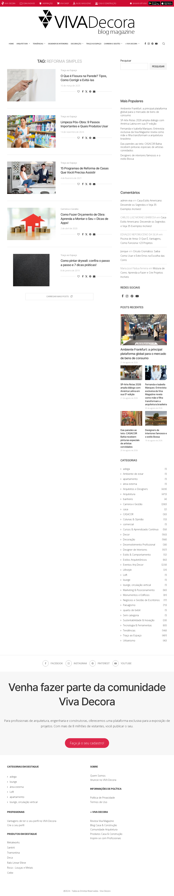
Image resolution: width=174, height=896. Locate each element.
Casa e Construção (107, 3)
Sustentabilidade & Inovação (145, 620)
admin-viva (126, 200)
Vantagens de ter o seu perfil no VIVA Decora (31, 821)
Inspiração (47, 3)
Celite (10, 872)
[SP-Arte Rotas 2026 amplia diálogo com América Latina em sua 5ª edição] (131, 372)
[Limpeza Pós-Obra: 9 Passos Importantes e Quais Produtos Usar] (31, 131)
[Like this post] (78, 91)
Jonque (124, 251)
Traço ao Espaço (93, 44)
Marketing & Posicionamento (145, 590)
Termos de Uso (98, 802)
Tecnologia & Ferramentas (145, 625)
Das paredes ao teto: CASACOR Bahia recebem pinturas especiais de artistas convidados (141, 147)
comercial (145, 524)
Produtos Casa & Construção (106, 834)
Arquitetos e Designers (145, 489)
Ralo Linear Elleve (16, 862)
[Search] (163, 44)
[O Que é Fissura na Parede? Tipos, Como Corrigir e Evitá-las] (31, 85)
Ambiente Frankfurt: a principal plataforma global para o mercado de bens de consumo (143, 112)
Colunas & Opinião (145, 519)
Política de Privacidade (102, 797)
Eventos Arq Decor (145, 564)
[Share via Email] (94, 91)
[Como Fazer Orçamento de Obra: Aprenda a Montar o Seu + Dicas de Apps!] (31, 224)
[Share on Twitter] (86, 91)
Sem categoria (145, 615)
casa (145, 509)
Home (11, 44)
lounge (145, 579)
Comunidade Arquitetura (103, 829)
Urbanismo (145, 640)
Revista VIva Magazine (102, 821)
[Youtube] (156, 44)
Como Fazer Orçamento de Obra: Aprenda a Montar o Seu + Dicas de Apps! (84, 219)
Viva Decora (10, 3)
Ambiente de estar (145, 473)
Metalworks (13, 842)
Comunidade (29, 3)
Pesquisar (125, 60)
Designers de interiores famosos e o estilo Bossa (156, 433)
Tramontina (13, 852)
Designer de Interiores (58, 44)
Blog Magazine (83, 3)
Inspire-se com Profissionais (105, 838)
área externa (145, 483)
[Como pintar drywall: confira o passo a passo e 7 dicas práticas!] (31, 270)
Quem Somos (98, 775)
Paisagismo (145, 605)
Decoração (76, 44)
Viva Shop (64, 3)
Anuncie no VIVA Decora (103, 779)
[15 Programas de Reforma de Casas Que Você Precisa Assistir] (31, 178)
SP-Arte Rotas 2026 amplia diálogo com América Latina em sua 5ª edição (142, 122)
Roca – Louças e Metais (20, 867)
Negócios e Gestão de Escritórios (145, 600)
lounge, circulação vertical (145, 585)
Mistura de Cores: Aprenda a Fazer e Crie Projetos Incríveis (142, 272)
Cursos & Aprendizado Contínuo (145, 529)
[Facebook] (145, 44)
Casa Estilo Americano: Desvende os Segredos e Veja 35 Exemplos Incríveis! (141, 205)
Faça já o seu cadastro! (87, 743)
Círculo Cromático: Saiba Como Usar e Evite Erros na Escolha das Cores (142, 255)
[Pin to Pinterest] (90, 91)
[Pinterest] (152, 44)
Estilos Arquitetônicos (145, 559)
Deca (10, 857)
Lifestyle (145, 569)
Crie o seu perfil (15, 825)
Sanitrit (11, 847)
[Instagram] (149, 44)
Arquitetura (22, 44)
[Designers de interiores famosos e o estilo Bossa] (156, 418)
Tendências (38, 44)
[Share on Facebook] (82, 91)
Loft (145, 574)
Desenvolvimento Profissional (145, 544)
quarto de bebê (145, 610)
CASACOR (145, 514)
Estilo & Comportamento (145, 554)
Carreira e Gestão (112, 44)
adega (145, 468)
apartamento (145, 479)
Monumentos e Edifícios (145, 595)
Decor (145, 534)
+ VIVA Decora (131, 44)
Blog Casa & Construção (103, 825)
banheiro (145, 499)
